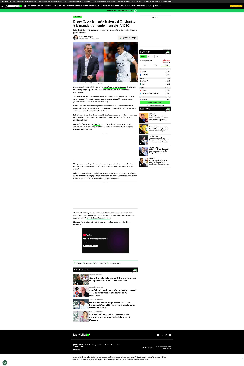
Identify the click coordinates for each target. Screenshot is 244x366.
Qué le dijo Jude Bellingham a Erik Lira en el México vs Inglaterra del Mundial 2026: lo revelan (112, 279)
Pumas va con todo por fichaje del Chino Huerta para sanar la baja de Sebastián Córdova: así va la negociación (159, 140)
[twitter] (166, 335)
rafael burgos (87, 36)
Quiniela (156, 6)
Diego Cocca (88, 263)
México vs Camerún (100, 263)
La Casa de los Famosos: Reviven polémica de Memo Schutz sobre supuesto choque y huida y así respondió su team (158, 118)
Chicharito (78, 263)
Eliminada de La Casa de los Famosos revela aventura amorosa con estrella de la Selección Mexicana (110, 317)
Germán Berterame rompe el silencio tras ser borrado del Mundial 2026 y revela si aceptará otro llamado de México (112, 305)
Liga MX (40, 6)
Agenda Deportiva (236, 6)
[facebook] (158, 335)
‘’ (115, 87)
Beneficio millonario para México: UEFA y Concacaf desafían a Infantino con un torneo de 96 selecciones (112, 293)
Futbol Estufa (130, 6)
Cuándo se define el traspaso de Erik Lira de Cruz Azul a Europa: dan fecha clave (159, 151)
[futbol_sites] (148, 347)
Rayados (48, 6)
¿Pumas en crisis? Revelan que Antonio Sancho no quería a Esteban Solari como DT (159, 162)
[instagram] (162, 335)
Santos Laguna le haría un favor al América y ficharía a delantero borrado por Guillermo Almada (159, 129)
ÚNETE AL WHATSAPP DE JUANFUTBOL (120, 10)
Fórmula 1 (141, 6)
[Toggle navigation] (2, 6)
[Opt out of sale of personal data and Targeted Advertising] (4, 362)
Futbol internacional (91, 6)
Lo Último (32, 6)
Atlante (62, 6)
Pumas (55, 6)
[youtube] (170, 335)
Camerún (97, 124)
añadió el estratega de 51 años (98, 218)
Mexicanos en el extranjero (112, 6)
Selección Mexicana (74, 6)
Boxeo (148, 6)
